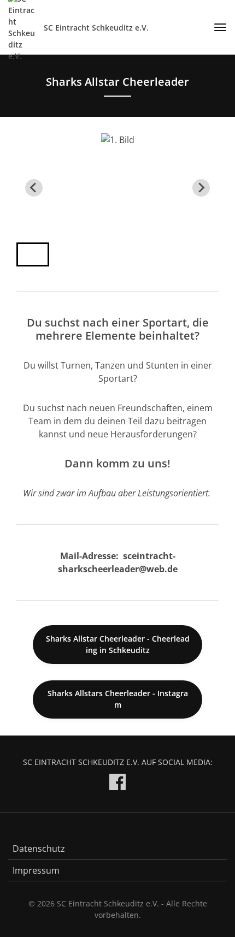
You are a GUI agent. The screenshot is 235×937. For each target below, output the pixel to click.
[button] (32, 254)
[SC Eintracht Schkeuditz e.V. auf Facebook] (117, 784)
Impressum (36, 870)
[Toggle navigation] (216, 27)
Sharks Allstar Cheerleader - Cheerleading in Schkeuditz (118, 644)
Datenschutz (39, 849)
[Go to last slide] (34, 188)
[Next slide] (201, 188)
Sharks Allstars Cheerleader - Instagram (118, 699)
